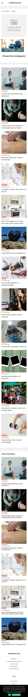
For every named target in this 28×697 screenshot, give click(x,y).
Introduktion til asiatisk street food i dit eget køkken (13, 409)
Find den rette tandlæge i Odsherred (13, 347)
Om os (14, 683)
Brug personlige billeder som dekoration (11, 377)
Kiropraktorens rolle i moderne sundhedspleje (11, 441)
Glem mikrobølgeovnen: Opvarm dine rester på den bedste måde (12, 222)
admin (13, 11)
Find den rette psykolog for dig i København (12, 95)
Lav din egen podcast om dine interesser (11, 316)
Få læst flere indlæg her (14, 56)
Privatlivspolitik (16, 694)
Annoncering (14, 681)
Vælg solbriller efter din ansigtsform (13, 253)
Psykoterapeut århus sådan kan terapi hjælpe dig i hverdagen (12, 127)
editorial (4, 216)
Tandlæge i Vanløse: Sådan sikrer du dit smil (13, 191)
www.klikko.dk (15, 668)
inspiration (4, 89)
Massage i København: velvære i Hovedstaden (12, 159)
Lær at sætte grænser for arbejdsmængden (10, 284)
